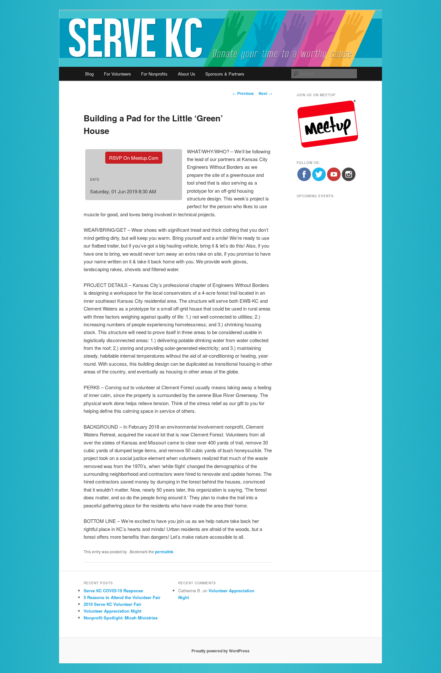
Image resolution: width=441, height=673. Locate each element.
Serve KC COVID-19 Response (113, 590)
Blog (89, 74)
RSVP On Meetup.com (134, 157)
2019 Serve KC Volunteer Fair (112, 604)
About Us (186, 74)
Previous (243, 93)
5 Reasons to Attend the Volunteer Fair (122, 597)
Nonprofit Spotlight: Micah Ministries (121, 618)
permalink (164, 552)
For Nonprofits (154, 74)
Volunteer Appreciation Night (112, 611)
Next (265, 93)
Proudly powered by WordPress (220, 651)
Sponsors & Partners (224, 74)
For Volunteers (117, 74)
